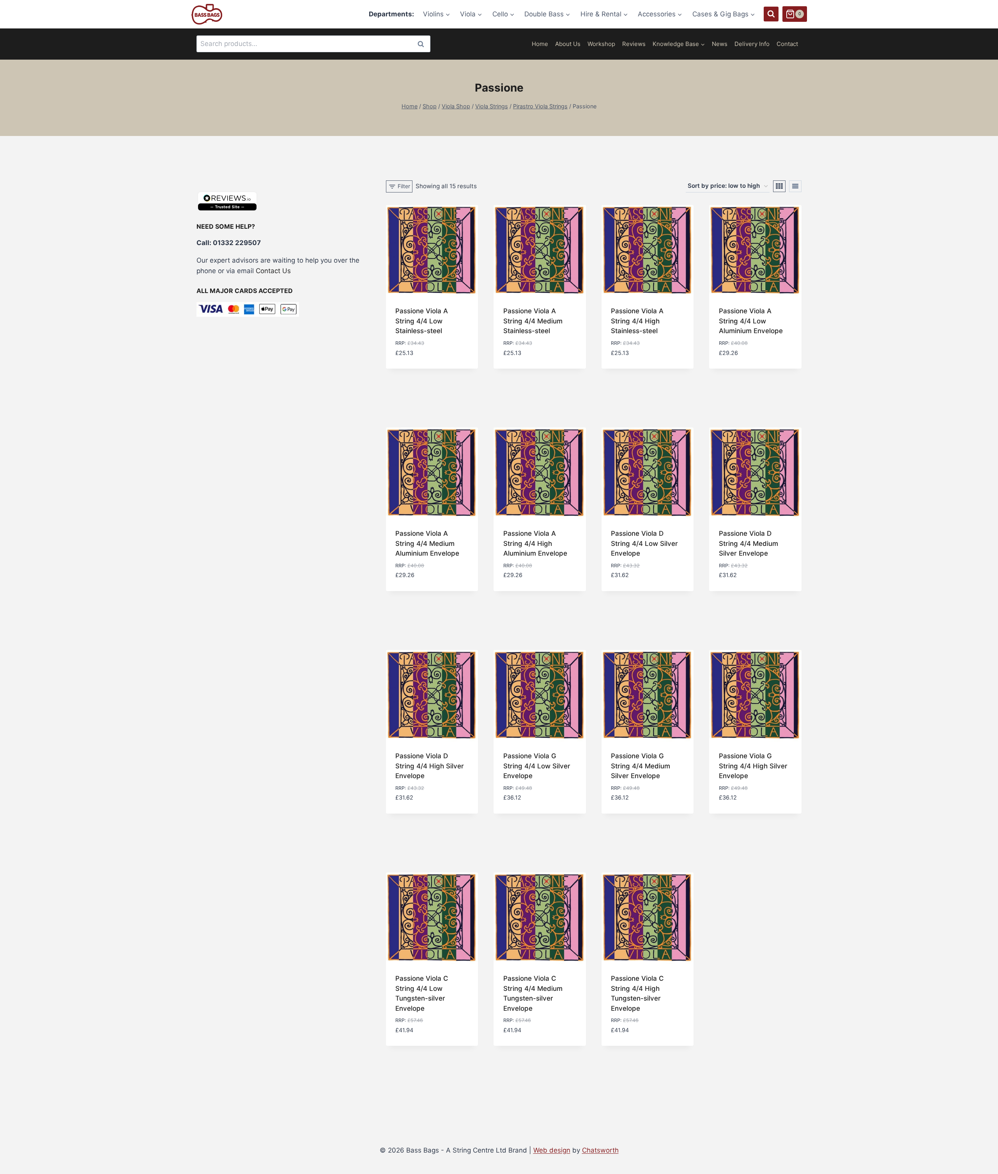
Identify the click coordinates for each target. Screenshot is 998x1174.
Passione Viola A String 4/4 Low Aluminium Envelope (751, 321)
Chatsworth (600, 1150)
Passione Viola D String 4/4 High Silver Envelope (429, 766)
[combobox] (313, 43)
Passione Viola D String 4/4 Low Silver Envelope (644, 543)
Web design (551, 1150)
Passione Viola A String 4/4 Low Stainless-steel (421, 321)
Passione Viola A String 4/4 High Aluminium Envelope (535, 543)
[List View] (795, 186)
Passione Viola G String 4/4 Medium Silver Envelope (640, 766)
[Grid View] (779, 186)
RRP (400, 343)
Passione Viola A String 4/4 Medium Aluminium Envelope (427, 543)
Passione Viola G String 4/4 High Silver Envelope (753, 766)
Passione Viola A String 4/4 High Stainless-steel (637, 321)
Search (423, 44)
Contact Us (273, 271)
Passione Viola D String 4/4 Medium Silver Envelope (748, 543)
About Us (567, 44)
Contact (787, 44)
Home (540, 44)
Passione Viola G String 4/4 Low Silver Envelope (536, 766)
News (719, 44)
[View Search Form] (771, 14)
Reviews (634, 44)
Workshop (601, 44)
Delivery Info (752, 44)
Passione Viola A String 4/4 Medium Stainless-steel (533, 321)
